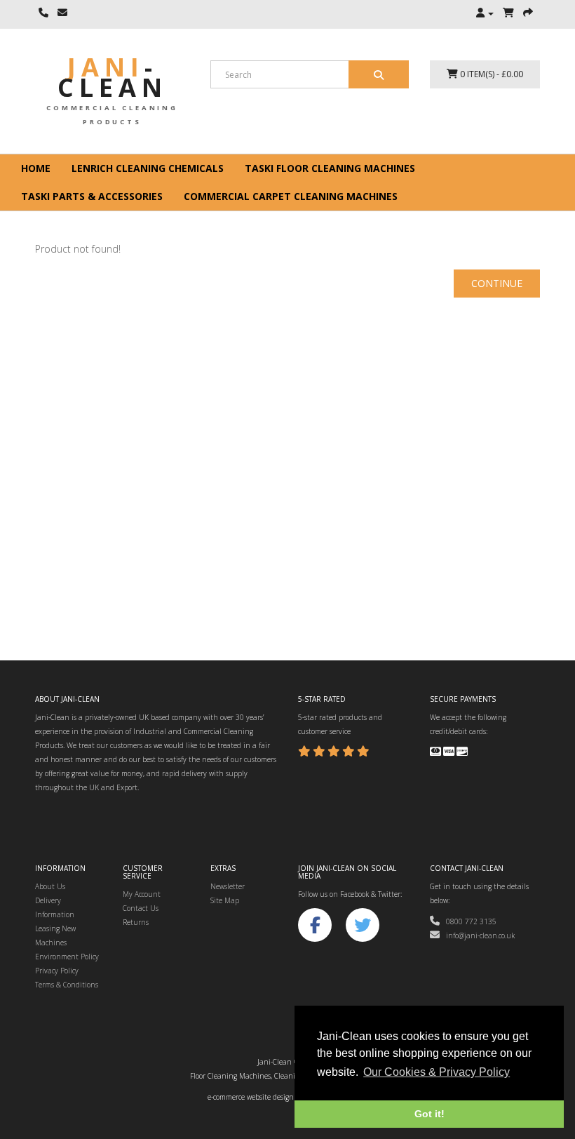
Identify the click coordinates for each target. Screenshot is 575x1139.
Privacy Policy (57, 970)
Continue (496, 283)
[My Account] (485, 13)
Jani (113, 77)
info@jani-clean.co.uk (477, 935)
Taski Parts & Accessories (92, 196)
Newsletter (227, 886)
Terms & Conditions (66, 985)
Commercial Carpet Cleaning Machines (291, 196)
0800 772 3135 (468, 921)
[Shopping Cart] (508, 13)
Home (35, 168)
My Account (142, 894)
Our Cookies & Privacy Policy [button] (436, 1072)
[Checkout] (528, 13)
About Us (50, 886)
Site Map (224, 900)
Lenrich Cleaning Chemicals (148, 168)
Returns (136, 922)
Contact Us (140, 908)
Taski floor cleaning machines (330, 168)
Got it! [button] (429, 1113)
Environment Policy (67, 956)
